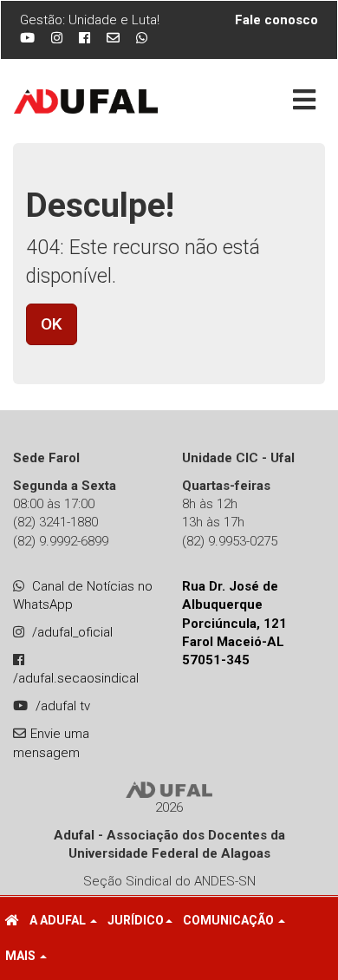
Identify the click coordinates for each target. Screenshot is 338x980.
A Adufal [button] (58, 920)
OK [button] (51, 324)
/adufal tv (63, 706)
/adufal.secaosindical (76, 678)
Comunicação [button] (229, 920)
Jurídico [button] (135, 920)
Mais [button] (21, 956)
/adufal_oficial (72, 632)
